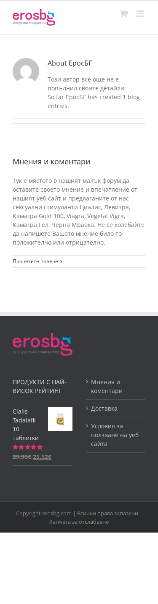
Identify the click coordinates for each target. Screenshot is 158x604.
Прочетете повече (35, 261)
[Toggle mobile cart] (124, 13)
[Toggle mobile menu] (141, 13)
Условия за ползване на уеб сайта (115, 435)
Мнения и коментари (51, 161)
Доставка (104, 408)
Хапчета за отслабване (79, 521)
